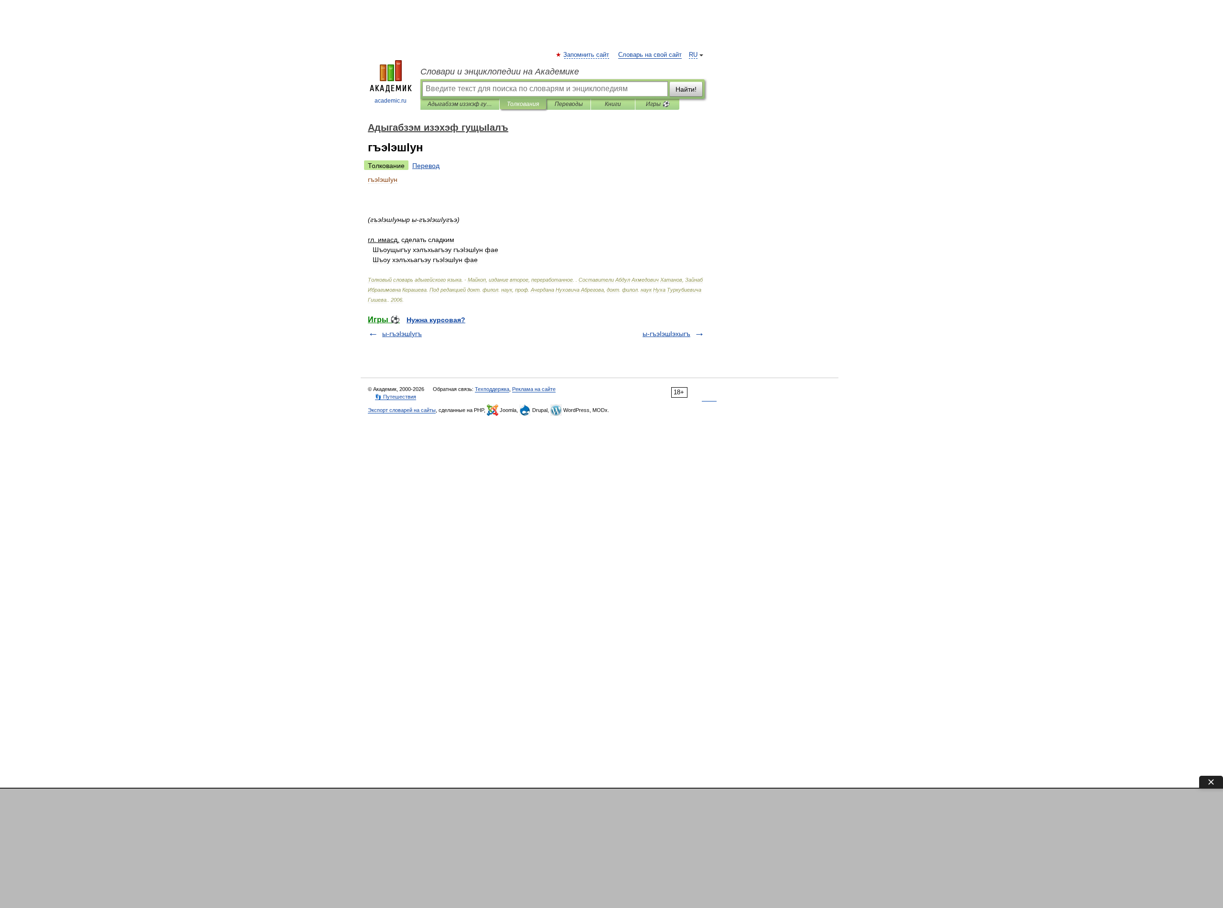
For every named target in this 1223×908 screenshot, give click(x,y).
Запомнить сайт (586, 55)
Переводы (569, 104)
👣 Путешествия (395, 397)
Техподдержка (492, 389)
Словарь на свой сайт (650, 55)
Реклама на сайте (534, 389)
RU (693, 55)
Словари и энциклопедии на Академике (499, 71)
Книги (613, 104)
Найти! (686, 89)
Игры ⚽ (657, 104)
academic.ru (391, 100)
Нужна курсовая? (436, 320)
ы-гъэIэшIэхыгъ (666, 334)
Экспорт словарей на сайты (402, 410)
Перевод (426, 165)
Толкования (523, 104)
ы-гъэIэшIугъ (402, 334)
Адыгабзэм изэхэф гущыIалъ (460, 104)
